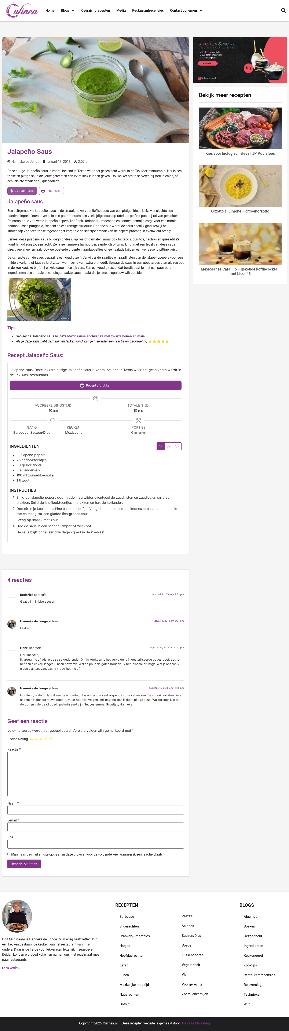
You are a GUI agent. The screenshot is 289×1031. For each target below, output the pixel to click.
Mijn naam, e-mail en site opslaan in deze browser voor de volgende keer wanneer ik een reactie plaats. (87, 854)
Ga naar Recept (24, 191)
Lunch (124, 975)
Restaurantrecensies (148, 10)
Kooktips (250, 965)
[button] (283, 10)
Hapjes (125, 946)
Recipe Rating (17, 739)
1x (160, 446)
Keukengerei (253, 956)
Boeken (249, 926)
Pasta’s (187, 916)
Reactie (14, 749)
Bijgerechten (129, 926)
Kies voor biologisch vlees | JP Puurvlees (240, 153)
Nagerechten (129, 994)
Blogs (65, 10)
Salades (188, 926)
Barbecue (127, 917)
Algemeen (251, 917)
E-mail (13, 820)
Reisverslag (252, 985)
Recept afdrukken (98, 385)
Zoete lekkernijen (195, 994)
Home (50, 10)
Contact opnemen (183, 10)
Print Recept (53, 191)
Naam (13, 803)
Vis (184, 975)
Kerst (124, 965)
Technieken (252, 994)
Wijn (247, 1004)
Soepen (187, 945)
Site (10, 837)
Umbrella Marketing (195, 1023)
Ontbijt (124, 1004)
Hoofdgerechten (132, 956)
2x (169, 446)
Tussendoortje (193, 955)
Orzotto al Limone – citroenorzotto (240, 211)
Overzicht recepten (95, 10)
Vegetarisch (191, 965)
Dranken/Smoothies (135, 936)
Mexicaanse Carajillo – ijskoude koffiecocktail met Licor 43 (240, 271)
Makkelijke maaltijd (134, 985)
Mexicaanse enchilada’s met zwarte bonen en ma (104, 336)
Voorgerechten (193, 984)
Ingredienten (253, 946)
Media (121, 10)
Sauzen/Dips (191, 936)
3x (177, 446)
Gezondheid (253, 936)
